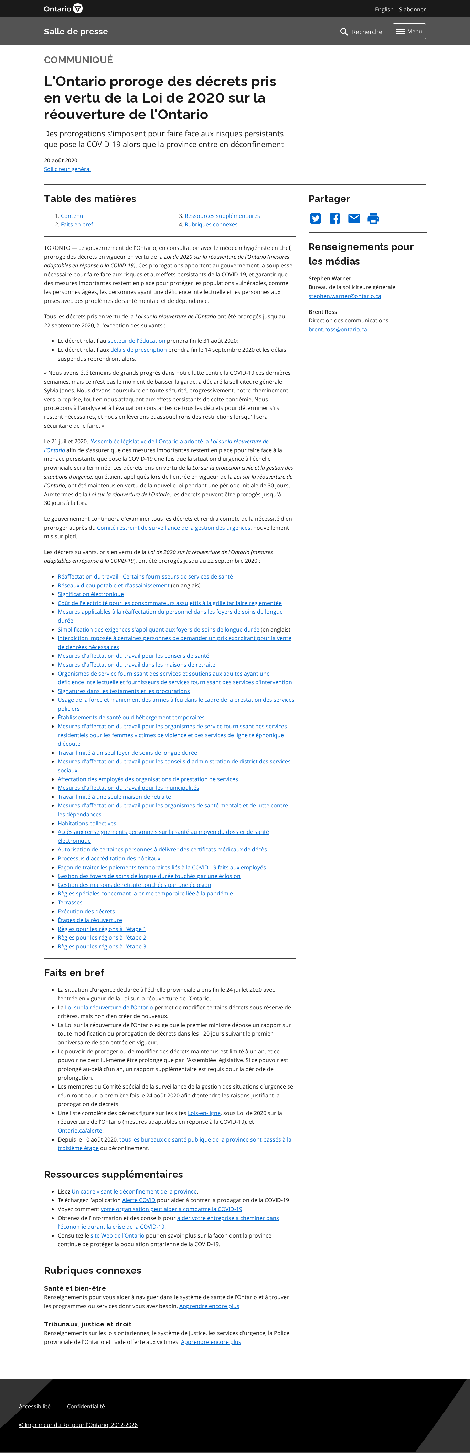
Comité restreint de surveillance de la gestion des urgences (173, 527)
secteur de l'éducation (136, 340)
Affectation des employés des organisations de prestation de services (148, 779)
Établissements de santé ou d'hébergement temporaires (131, 717)
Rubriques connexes (211, 224)
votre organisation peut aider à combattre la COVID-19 (171, 1209)
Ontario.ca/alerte (80, 1130)
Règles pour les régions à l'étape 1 (102, 929)
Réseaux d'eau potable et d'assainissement (114, 585)
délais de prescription (138, 349)
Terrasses (70, 902)
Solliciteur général (67, 169)
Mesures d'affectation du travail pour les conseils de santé (133, 655)
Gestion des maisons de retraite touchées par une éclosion (134, 885)
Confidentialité (86, 1406)
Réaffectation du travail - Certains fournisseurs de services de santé (145, 576)
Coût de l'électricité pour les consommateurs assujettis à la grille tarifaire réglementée (170, 603)
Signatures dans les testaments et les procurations (124, 691)
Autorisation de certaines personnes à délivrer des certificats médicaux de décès (162, 849)
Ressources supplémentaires (222, 216)
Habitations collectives (87, 823)
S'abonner (412, 9)
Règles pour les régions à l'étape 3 (102, 946)
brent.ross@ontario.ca (338, 329)
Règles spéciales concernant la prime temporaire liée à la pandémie (145, 893)
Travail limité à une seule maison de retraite (114, 796)
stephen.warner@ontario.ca (345, 296)
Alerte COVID (139, 1200)
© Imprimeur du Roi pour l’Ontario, (78, 1425)
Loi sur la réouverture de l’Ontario (109, 1007)
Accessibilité (35, 1406)
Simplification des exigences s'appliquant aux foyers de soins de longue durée (158, 629)
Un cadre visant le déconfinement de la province (134, 1191)
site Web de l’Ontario (117, 1235)
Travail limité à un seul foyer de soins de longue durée (127, 752)
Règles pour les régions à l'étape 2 (102, 937)
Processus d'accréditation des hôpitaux (109, 858)
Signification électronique (91, 594)
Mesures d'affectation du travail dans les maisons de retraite (136, 664)
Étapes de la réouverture (90, 920)
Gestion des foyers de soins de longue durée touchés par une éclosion (149, 876)
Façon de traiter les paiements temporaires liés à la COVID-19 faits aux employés (162, 867)
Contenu (72, 216)
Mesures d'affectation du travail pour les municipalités (128, 788)
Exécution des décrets (86, 911)
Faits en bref (77, 224)
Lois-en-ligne (204, 1113)
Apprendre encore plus (209, 1306)
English (384, 9)
